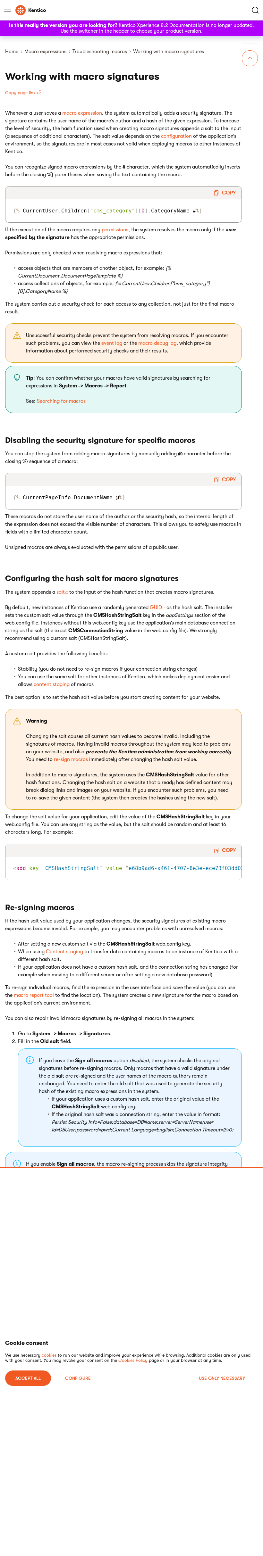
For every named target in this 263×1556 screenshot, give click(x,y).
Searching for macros (61, 401)
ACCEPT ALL (28, 1378)
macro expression (82, 113)
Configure (78, 1378)
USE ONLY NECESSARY (222, 1378)
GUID (156, 607)
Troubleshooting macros (99, 51)
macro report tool (34, 995)
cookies (49, 1355)
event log (111, 343)
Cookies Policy (133, 1360)
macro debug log (157, 343)
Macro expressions (45, 51)
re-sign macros (71, 759)
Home (11, 51)
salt (60, 592)
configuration (176, 136)
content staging (52, 684)
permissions (115, 230)
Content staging (64, 952)
